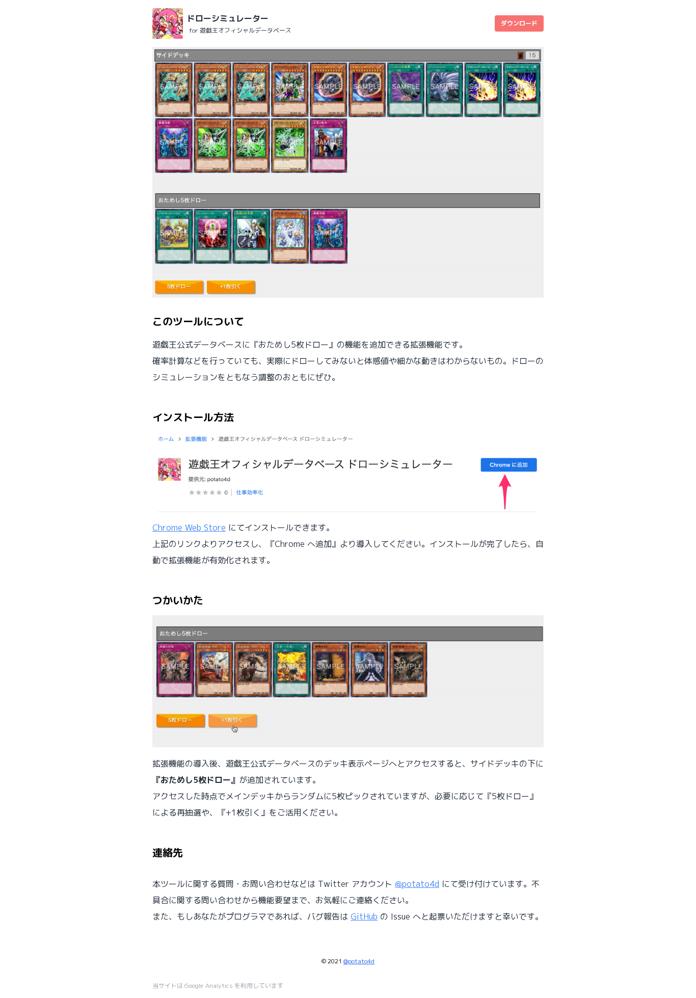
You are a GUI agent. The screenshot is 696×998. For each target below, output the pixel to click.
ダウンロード (519, 23)
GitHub (364, 916)
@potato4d (417, 883)
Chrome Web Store (189, 527)
